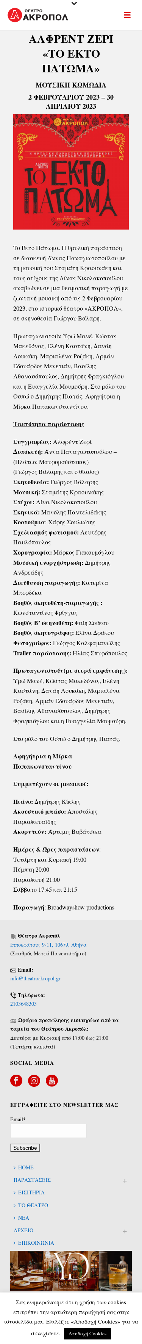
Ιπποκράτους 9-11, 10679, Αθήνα (48, 944)
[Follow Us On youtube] (52, 1081)
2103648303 (23, 1003)
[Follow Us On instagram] (34, 1081)
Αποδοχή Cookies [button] (87, 1333)
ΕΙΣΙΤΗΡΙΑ (31, 1192)
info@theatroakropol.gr (35, 978)
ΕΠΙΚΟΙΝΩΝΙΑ (36, 1242)
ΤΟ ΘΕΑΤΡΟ (33, 1205)
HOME (26, 1167)
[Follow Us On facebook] (16, 1081)
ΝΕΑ (23, 1217)
